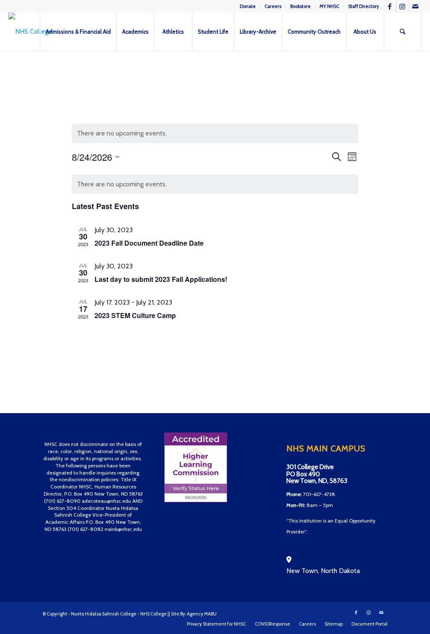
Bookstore (300, 6)
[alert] (215, 184)
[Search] (403, 31)
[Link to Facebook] (390, 6)
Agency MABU (202, 614)
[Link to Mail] (415, 6)
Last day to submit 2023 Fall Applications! (160, 279)
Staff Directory (363, 6)
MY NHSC (329, 6)
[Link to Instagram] (402, 6)
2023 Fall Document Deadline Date (149, 243)
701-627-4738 (319, 494)
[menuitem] (248, 6)
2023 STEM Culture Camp (135, 315)
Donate (248, 6)
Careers (273, 6)
